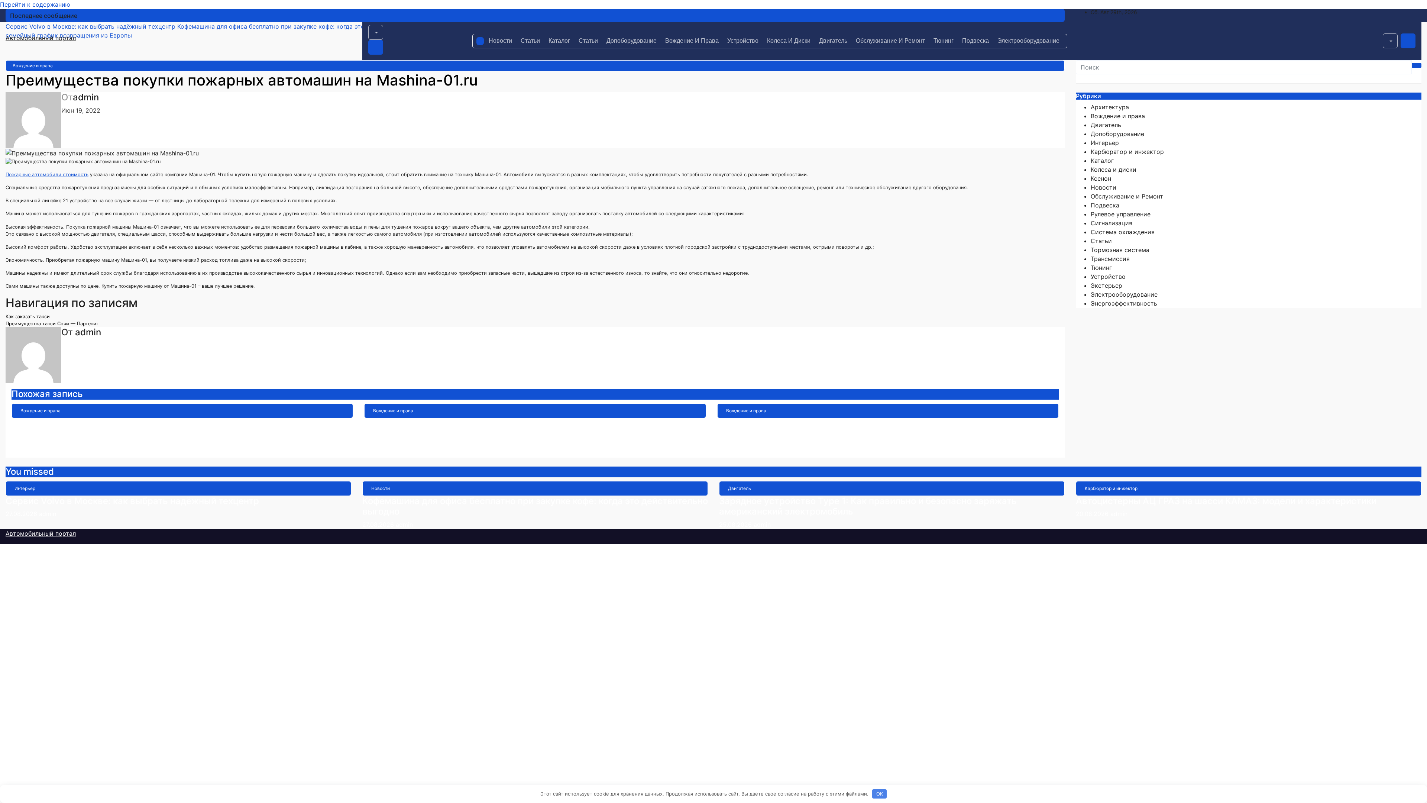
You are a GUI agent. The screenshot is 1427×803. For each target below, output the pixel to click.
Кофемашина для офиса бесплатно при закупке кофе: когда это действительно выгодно (535, 506)
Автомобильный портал (41, 38)
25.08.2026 (736, 524)
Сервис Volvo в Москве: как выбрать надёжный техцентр (132, 501)
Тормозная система (1120, 250)
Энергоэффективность (1124, 303)
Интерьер (1105, 142)
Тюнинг (943, 41)
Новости (500, 41)
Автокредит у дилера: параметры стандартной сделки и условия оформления (860, 428)
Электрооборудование (1028, 41)
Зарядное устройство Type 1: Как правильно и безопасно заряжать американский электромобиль (868, 506)
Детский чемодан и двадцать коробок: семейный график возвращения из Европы (173, 428)
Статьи (530, 41)
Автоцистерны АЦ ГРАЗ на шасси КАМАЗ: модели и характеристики (1226, 501)
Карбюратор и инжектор (1127, 151)
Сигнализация (1111, 223)
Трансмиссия (1110, 258)
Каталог (559, 41)
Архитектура (1110, 107)
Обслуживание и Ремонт (890, 41)
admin (86, 97)
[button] (375, 32)
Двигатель (833, 41)
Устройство (742, 41)
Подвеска (975, 41)
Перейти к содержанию (35, 4)
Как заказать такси (28, 316)
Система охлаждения (1123, 232)
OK (879, 794)
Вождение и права (692, 41)
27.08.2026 (22, 513)
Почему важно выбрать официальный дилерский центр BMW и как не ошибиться (518, 428)
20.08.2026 (1093, 513)
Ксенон (1101, 178)
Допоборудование (631, 41)
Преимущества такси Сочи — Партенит (52, 323)
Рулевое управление (1121, 214)
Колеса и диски (788, 41)
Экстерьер (1106, 285)
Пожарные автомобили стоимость (47, 174)
